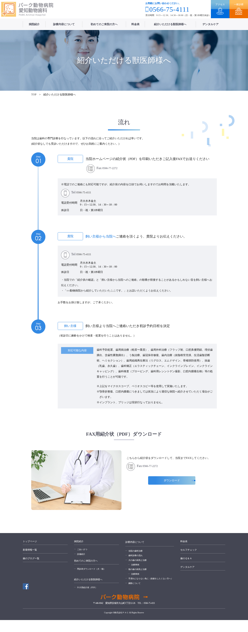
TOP (33, 94)
